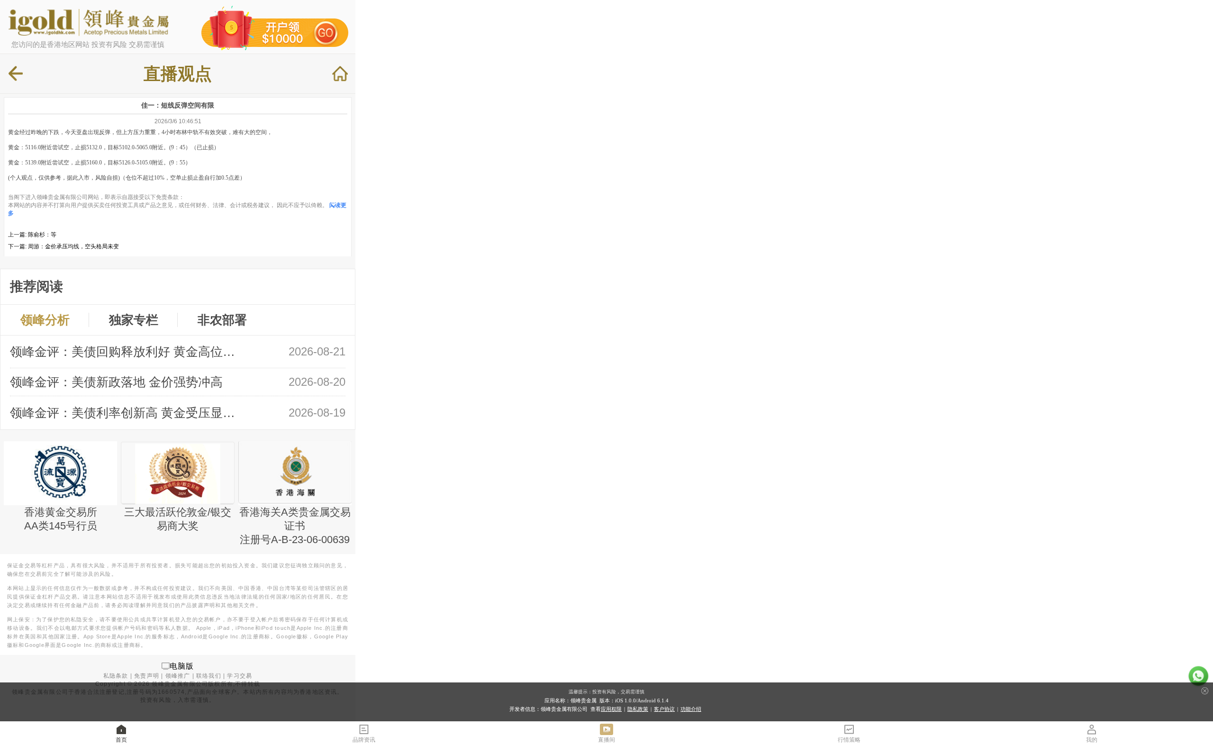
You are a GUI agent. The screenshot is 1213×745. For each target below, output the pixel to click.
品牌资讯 (364, 739)
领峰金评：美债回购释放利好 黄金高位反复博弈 (127, 352)
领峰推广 (177, 675)
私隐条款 (115, 675)
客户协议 (664, 709)
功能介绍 (690, 709)
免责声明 (146, 675)
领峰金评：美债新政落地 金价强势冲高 (116, 382)
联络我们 (208, 675)
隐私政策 (637, 709)
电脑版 (182, 666)
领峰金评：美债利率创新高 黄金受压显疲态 (127, 413)
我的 (1091, 739)
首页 (121, 739)
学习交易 (239, 675)
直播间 (606, 739)
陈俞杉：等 (42, 234)
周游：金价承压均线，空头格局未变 (73, 246)
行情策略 (849, 739)
